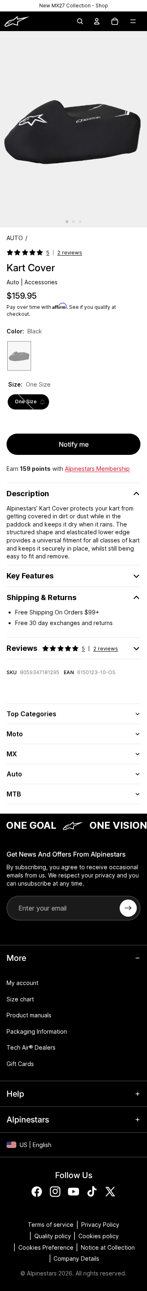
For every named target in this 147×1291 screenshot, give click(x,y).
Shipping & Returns (41, 597)
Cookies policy (98, 1236)
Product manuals (29, 1015)
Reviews (62, 648)
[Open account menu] (97, 21)
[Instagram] (55, 1191)
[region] (73, 6)
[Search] (80, 21)
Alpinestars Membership (97, 468)
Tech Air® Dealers (31, 1047)
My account (22, 982)
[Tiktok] (91, 1191)
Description (28, 493)
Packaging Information (37, 1031)
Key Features (30, 575)
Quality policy (52, 1236)
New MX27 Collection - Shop (73, 5)
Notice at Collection (108, 1247)
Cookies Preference (46, 1247)
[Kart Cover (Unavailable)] (19, 356)
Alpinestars (42, 1273)
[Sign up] (128, 908)
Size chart (20, 998)
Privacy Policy (100, 1224)
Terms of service (51, 1224)
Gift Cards (20, 1063)
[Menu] (133, 21)
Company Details (76, 1258)
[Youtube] (73, 1191)
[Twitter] (110, 1191)
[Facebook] (36, 1191)
